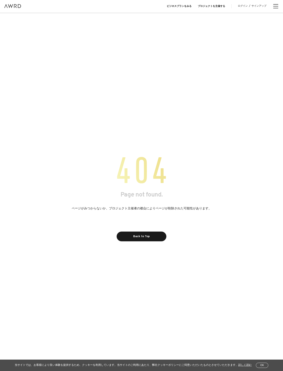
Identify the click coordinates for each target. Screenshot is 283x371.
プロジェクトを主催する (211, 6)
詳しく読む (245, 365)
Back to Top (141, 236)
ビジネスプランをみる (179, 6)
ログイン (243, 6)
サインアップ (259, 6)
